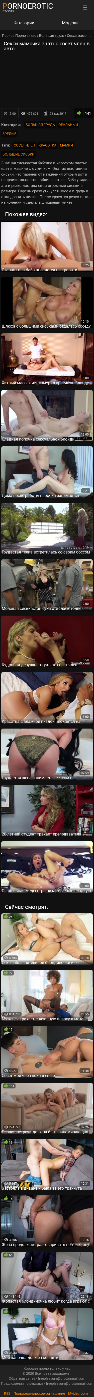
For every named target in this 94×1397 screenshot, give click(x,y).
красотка (47, 145)
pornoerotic (28, 6)
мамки (66, 145)
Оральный (68, 124)
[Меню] (85, 7)
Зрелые (9, 133)
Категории (24, 23)
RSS (7, 1393)
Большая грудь (40, 124)
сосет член (24, 145)
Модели (70, 23)
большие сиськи (19, 154)
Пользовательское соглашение (39, 1393)
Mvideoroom (78, 1393)
